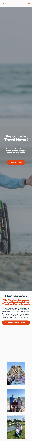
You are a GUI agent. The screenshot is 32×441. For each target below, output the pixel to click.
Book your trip (16, 162)
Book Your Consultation (15, 322)
